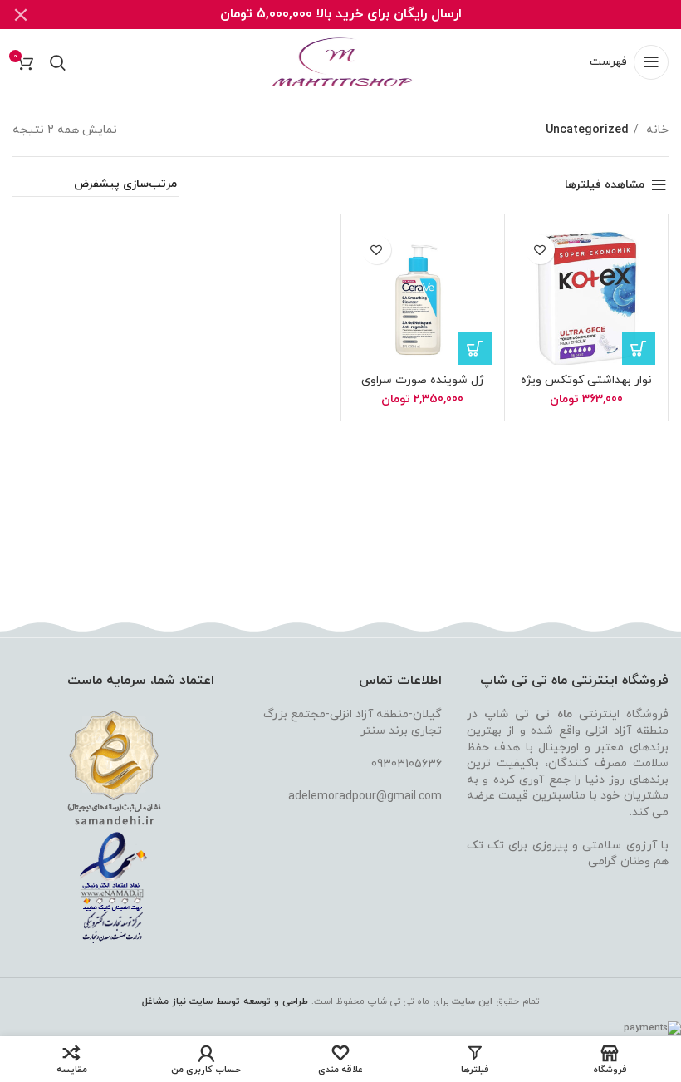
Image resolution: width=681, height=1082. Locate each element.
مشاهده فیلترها (604, 185)
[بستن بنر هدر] (21, 14)
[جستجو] (58, 62)
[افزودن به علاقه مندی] (540, 249)
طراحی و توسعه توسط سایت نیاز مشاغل (225, 1001)
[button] (638, 348)
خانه (656, 130)
